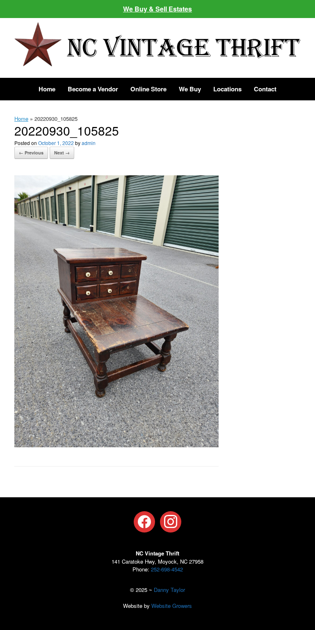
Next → (62, 153)
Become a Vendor (93, 88)
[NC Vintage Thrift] (157, 44)
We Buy (190, 88)
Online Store (148, 88)
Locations (227, 88)
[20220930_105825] (116, 444)
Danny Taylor (169, 590)
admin (89, 142)
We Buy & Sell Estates (157, 9)
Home (47, 88)
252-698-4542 (167, 569)
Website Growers (171, 606)
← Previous (31, 153)
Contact (265, 88)
